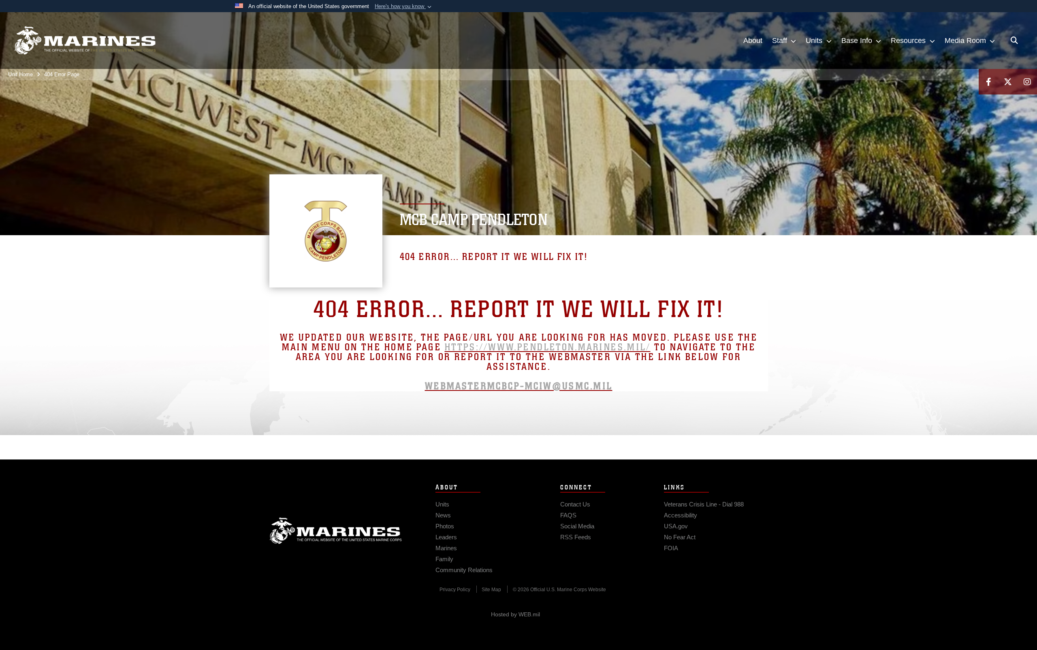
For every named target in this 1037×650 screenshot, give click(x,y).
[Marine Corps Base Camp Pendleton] (85, 40)
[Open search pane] (1014, 40)
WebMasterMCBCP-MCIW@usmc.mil (518, 386)
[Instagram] (1027, 81)
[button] (404, 6)
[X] (1008, 81)
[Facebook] (988, 81)
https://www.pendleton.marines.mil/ (548, 347)
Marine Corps (335, 531)
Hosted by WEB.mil (515, 614)
